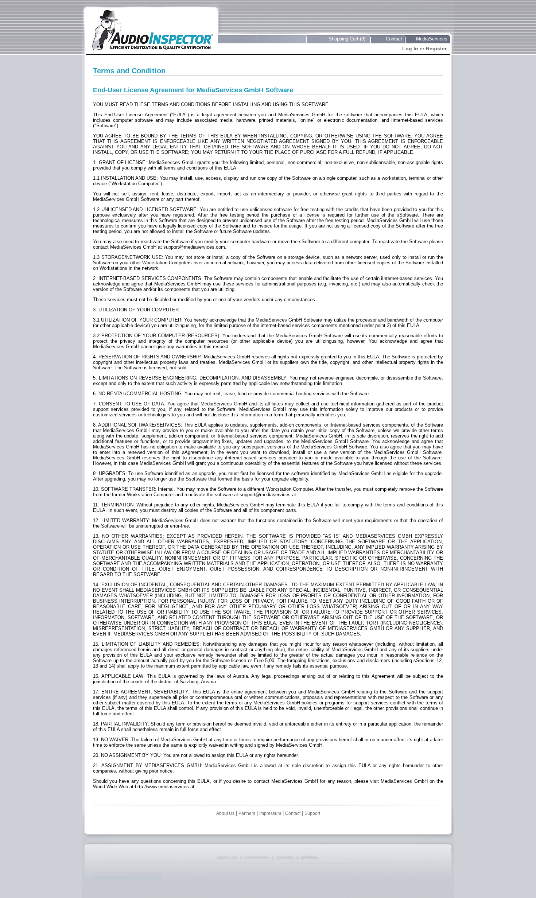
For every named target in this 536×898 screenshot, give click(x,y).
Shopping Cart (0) (347, 39)
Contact (394, 39)
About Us (225, 813)
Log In (410, 48)
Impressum (270, 813)
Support (312, 813)
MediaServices (431, 39)
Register (436, 48)
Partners (246, 813)
